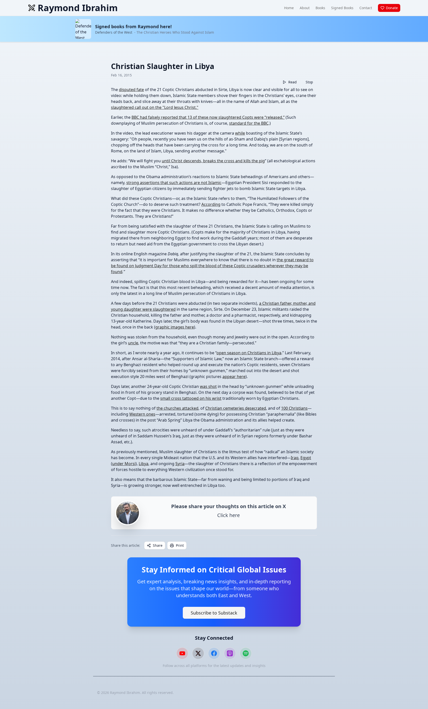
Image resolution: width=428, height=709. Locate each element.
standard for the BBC (248, 123)
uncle (133, 343)
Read (292, 82)
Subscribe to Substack (214, 613)
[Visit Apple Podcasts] (230, 653)
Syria (180, 463)
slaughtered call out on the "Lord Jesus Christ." (154, 107)
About (305, 7)
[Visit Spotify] (246, 653)
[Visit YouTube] (182, 653)
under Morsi (123, 463)
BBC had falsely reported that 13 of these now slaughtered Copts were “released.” (208, 117)
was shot (208, 386)
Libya (143, 463)
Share (157, 545)
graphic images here (174, 327)
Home (289, 7)
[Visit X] (198, 653)
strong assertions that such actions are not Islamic (173, 182)
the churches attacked (177, 408)
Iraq (294, 457)
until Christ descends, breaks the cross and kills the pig (213, 161)
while (240, 133)
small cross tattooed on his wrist (190, 398)
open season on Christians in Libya (248, 352)
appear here (233, 376)
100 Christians (294, 408)
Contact (365, 7)
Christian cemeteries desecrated (235, 408)
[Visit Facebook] (214, 653)
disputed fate (131, 89)
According (210, 204)
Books (320, 7)
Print (180, 545)
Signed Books (342, 7)
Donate (392, 7)
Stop (309, 82)
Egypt (305, 457)
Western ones (142, 414)
